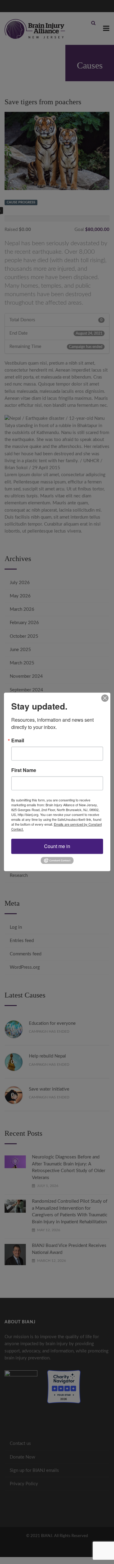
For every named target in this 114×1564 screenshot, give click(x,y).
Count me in (57, 846)
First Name (23, 770)
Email (17, 740)
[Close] (105, 698)
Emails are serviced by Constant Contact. (56, 826)
